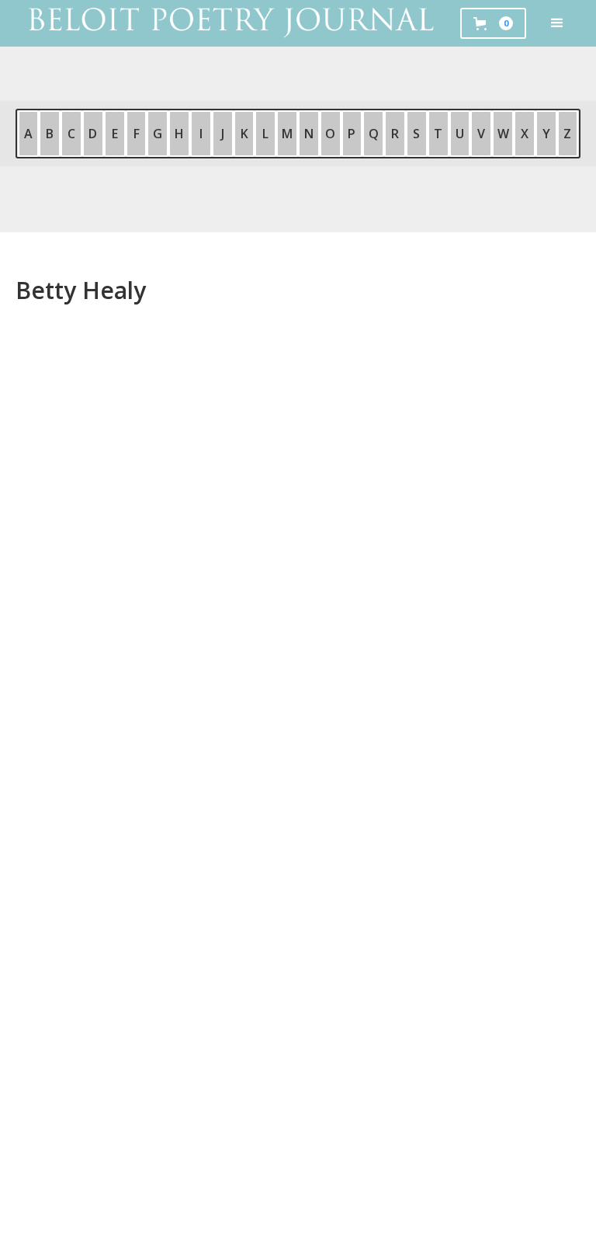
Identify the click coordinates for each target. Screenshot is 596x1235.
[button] (557, 23)
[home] (230, 23)
